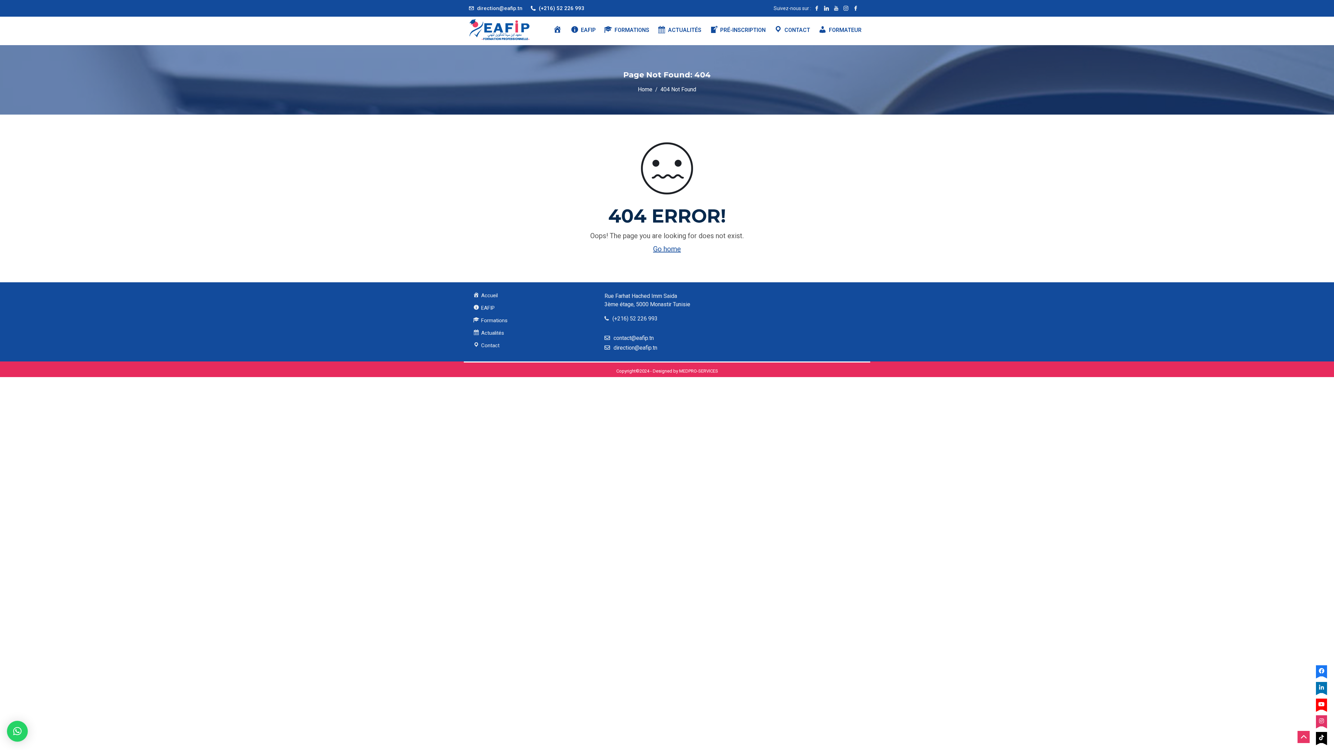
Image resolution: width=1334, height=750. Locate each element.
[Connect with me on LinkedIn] (826, 8)
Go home (667, 249)
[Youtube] (1321, 704)
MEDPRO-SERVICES (698, 371)
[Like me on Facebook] (816, 8)
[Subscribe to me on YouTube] (836, 8)
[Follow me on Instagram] (845, 8)
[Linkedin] (1321, 687)
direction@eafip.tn (499, 8)
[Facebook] (1321, 670)
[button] (17, 731)
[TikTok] (1321, 737)
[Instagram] (1321, 720)
